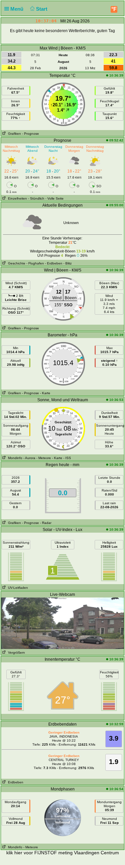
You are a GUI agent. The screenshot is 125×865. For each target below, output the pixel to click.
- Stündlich (36, 198)
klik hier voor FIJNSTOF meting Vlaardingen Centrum (62, 852)
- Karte (45, 393)
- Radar (45, 523)
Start (42, 9)
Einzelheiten (16, 198)
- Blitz (67, 263)
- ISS (67, 458)
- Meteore (43, 458)
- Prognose (30, 133)
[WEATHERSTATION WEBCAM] (62, 623)
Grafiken (13, 133)
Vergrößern (15, 652)
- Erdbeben (53, 263)
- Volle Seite (54, 198)
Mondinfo (14, 458)
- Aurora (29, 458)
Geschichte (15, 263)
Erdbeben (14, 782)
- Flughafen (35, 263)
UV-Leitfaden (17, 587)
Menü (17, 9)
